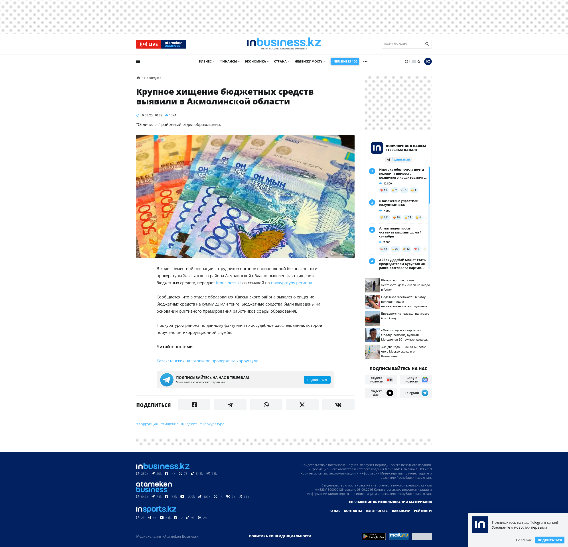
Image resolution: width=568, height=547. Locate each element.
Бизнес (205, 61)
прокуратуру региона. (292, 282)
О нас (335, 511)
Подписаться (550, 540)
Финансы (228, 61)
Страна (280, 61)
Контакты (353, 511)
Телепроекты (377, 511)
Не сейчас (524, 540)
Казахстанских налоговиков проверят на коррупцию (207, 360)
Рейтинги (423, 511)
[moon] (419, 61)
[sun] (406, 61)
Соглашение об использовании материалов (390, 502)
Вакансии (401, 511)
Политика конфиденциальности (280, 536)
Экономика (255, 61)
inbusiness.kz (228, 282)
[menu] (138, 61)
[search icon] (427, 44)
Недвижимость (309, 61)
